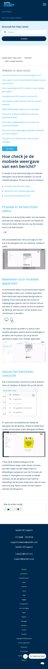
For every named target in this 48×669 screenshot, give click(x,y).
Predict (24, 630)
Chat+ (24, 582)
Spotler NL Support (24, 530)
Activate (24, 569)
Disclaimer (24, 647)
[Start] (8, 4)
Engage (24, 599)
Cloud (24, 591)
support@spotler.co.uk (24, 559)
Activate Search (24, 578)
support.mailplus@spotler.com (24, 542)
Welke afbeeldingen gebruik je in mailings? (20, 109)
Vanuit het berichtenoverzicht (17, 196)
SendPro (24, 634)
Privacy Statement (24, 642)
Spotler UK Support (24, 547)
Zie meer (10, 148)
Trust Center (24, 651)
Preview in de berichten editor (17, 186)
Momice (24, 625)
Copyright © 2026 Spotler (24, 638)
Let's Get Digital (24, 608)
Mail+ (24, 612)
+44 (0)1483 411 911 (24, 554)
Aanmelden (7, 11)
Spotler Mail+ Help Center (11, 58)
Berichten (28, 58)
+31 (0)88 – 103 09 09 (24, 537)
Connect (24, 586)
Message (24, 621)
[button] (44, 4)
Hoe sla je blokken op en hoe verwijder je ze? (21, 75)
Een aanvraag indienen (12, 18)
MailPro (24, 617)
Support (24, 660)
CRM (24, 595)
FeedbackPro (24, 604)
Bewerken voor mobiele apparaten (19, 191)
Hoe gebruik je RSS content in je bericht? (20, 96)
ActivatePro (24, 573)
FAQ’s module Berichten (14, 61)
